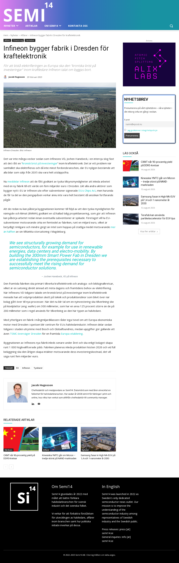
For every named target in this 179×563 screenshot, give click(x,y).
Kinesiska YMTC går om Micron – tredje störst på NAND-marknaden (158, 181)
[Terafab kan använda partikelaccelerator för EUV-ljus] (131, 219)
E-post (127, 119)
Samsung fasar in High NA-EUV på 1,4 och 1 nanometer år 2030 (158, 200)
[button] (171, 26)
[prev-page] (5, 467)
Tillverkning (18, 40)
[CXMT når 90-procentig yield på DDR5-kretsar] (21, 439)
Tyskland (38, 368)
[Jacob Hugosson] (5, 77)
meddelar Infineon (19, 181)
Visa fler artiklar (148, 231)
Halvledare (30, 40)
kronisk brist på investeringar (39, 163)
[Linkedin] (32, 403)
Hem (5, 35)
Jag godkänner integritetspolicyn (142, 130)
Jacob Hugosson (17, 77)
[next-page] (11, 467)
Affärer (24, 35)
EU (17, 368)
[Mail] (39, 403)
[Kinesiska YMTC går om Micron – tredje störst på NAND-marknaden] (59, 439)
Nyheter (14, 35)
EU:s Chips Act (87, 190)
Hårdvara (8, 450)
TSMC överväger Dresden (25, 333)
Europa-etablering (72, 333)
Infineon (26, 368)
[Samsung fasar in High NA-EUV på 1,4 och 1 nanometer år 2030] (98, 439)
